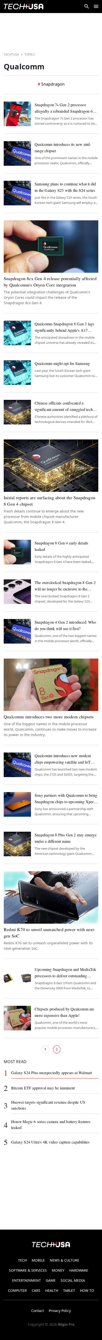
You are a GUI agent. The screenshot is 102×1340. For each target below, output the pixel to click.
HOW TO (87, 1290)
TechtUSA (11, 54)
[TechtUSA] (23, 6)
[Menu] (96, 6)
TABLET (69, 1290)
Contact (37, 1310)
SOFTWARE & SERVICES (28, 1270)
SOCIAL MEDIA (73, 1280)
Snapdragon (53, 84)
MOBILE (38, 1260)
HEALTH (51, 1290)
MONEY (58, 1270)
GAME (51, 1280)
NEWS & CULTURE (64, 1260)
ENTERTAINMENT (26, 1280)
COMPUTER (17, 1290)
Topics (30, 54)
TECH (22, 1260)
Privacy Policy (60, 1310)
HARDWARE (78, 1270)
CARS (36, 1290)
